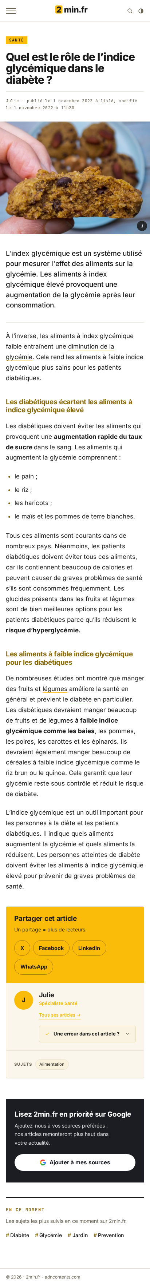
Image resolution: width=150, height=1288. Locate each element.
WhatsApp (33, 966)
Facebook (51, 948)
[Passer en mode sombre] (141, 11)
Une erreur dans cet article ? (86, 1034)
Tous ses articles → (60, 1015)
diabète (81, 699)
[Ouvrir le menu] (11, 11)
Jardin (79, 1235)
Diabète (19, 1235)
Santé (16, 40)
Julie (12, 100)
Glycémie (50, 1235)
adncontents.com (62, 1277)
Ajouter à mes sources (80, 1162)
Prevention (111, 1235)
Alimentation (51, 1064)
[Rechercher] (130, 11)
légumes (55, 688)
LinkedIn (89, 948)
